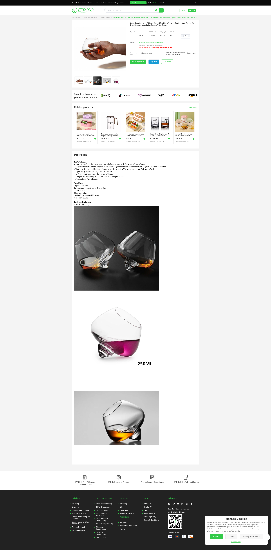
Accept (216, 536)
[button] (182, 36)
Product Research (127, 513)
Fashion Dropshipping (80, 510)
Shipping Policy (150, 517)
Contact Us (148, 507)
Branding (75, 507)
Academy (123, 504)
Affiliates (123, 522)
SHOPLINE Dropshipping (101, 533)
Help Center (124, 510)
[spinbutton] (185, 35)
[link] (76, 17)
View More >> (192, 107)
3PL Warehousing (78, 530)
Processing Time (133, 53)
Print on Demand (78, 527)
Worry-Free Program (79, 513)
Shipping (132, 42)
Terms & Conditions (151, 520)
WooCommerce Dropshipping (102, 519)
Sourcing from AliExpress (101, 514)
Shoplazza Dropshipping (101, 528)
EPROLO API (101, 537)
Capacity (132, 32)
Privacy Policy (236, 542)
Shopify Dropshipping (104, 504)
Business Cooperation (128, 526)
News (146, 510)
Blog (122, 507)
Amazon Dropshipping (104, 524)
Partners (123, 529)
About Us (147, 504)
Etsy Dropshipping (103, 510)
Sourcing (75, 504)
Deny (231, 536)
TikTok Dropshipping (103, 507)
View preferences (251, 536)
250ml (141, 36)
